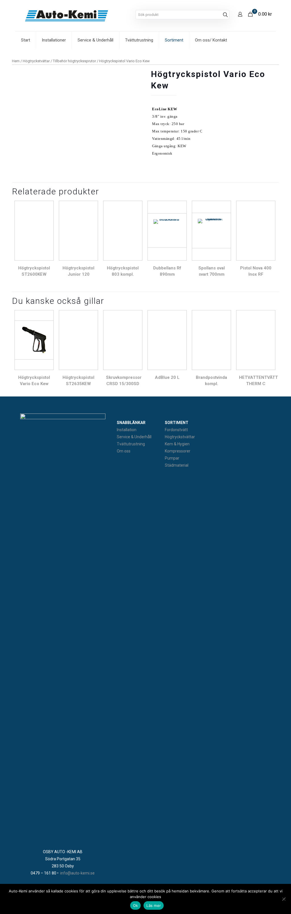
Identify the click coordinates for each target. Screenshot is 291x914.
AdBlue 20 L (167, 377)
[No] (284, 899)
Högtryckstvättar (36, 61)
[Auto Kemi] (66, 15)
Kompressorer (177, 451)
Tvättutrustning (131, 444)
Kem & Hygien (177, 444)
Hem (16, 61)
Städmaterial (176, 465)
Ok (135, 905)
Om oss (123, 451)
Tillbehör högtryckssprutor (74, 61)
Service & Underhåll (134, 437)
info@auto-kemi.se (77, 873)
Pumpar (172, 458)
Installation (126, 429)
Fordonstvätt (176, 429)
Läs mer (153, 905)
